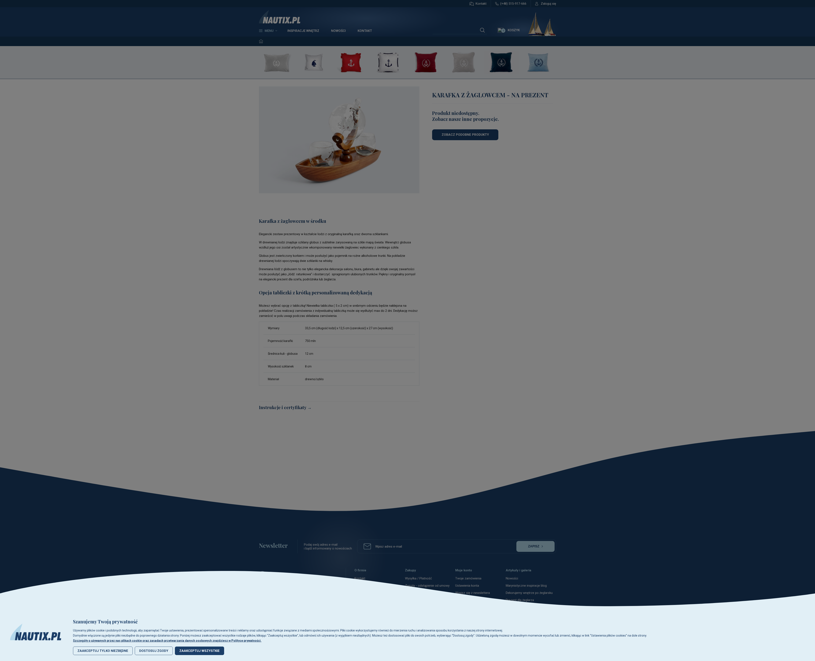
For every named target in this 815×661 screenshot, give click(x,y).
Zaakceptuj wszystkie (199, 651)
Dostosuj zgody (153, 651)
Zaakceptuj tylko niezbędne (102, 651)
